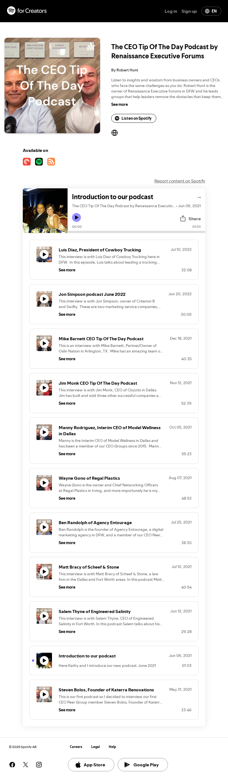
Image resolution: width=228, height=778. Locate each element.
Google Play (146, 765)
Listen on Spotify (137, 118)
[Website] (114, 132)
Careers (76, 746)
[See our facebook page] (12, 764)
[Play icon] (76, 217)
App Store (94, 765)
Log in (171, 11)
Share (195, 219)
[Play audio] (199, 196)
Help (112, 746)
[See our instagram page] (39, 764)
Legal (95, 746)
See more (119, 104)
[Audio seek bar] (136, 232)
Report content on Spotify (179, 181)
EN (214, 11)
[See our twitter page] (25, 764)
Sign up (189, 11)
